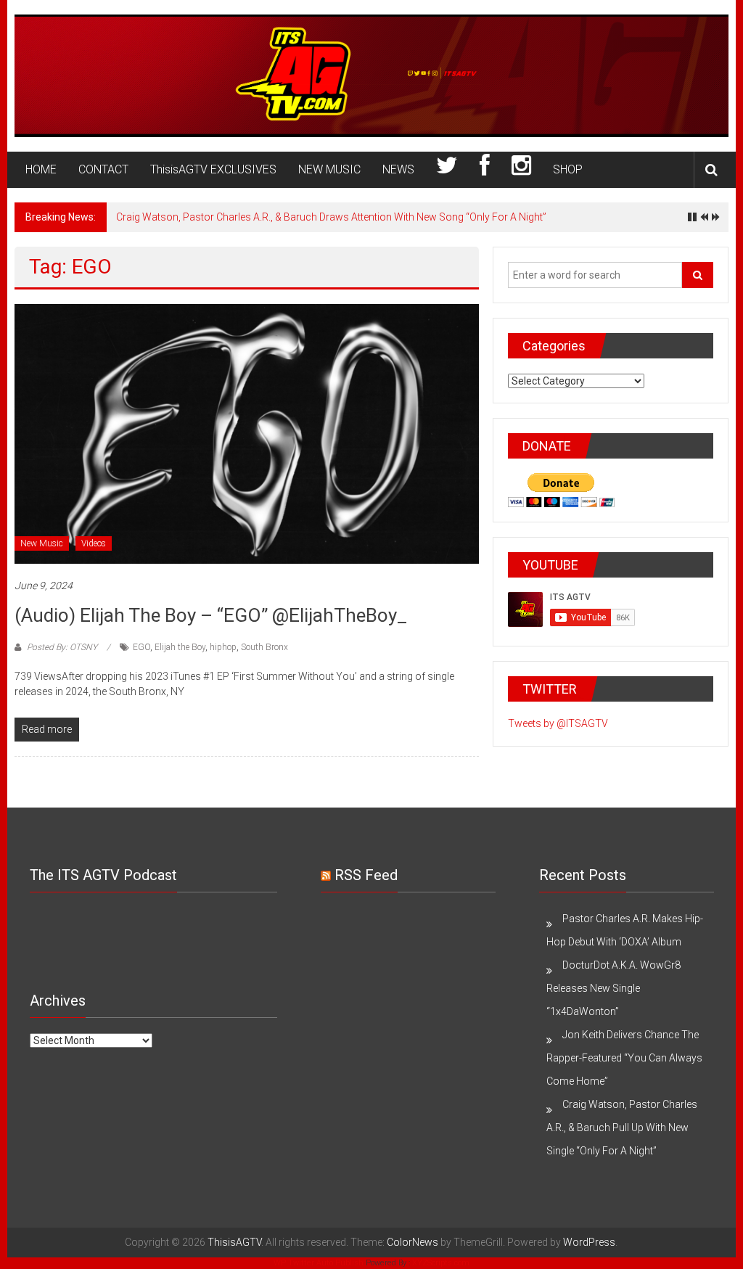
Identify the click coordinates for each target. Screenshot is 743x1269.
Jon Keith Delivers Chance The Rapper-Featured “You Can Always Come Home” (624, 1058)
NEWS (398, 169)
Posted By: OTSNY (62, 647)
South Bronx (264, 647)
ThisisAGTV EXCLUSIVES (213, 169)
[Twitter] (447, 170)
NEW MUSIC (329, 169)
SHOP (568, 169)
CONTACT (103, 169)
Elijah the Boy (180, 647)
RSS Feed (366, 875)
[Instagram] (521, 170)
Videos (93, 543)
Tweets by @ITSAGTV (558, 723)
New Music (41, 543)
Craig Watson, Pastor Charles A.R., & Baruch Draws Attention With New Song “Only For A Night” (331, 217)
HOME (41, 169)
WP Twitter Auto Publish (319, 1263)
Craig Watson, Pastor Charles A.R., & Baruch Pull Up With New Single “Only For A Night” (621, 1127)
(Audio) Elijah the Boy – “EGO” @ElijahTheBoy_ (211, 615)
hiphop (223, 647)
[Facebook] (485, 170)
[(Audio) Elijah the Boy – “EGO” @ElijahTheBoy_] (246, 433)
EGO (141, 647)
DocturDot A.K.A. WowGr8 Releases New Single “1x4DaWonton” (613, 988)
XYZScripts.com (440, 1263)
